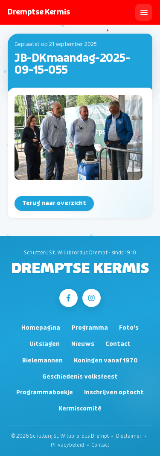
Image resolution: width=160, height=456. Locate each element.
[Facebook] (68, 298)
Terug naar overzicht (54, 203)
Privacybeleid (67, 445)
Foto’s (129, 327)
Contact (118, 344)
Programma (90, 327)
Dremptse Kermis (80, 269)
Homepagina (40, 327)
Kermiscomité (80, 408)
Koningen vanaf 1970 (106, 360)
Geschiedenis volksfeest (80, 376)
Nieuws (82, 344)
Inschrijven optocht (114, 392)
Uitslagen (44, 344)
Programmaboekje (44, 392)
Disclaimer (129, 436)
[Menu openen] (143, 12)
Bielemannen (42, 360)
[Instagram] (91, 298)
